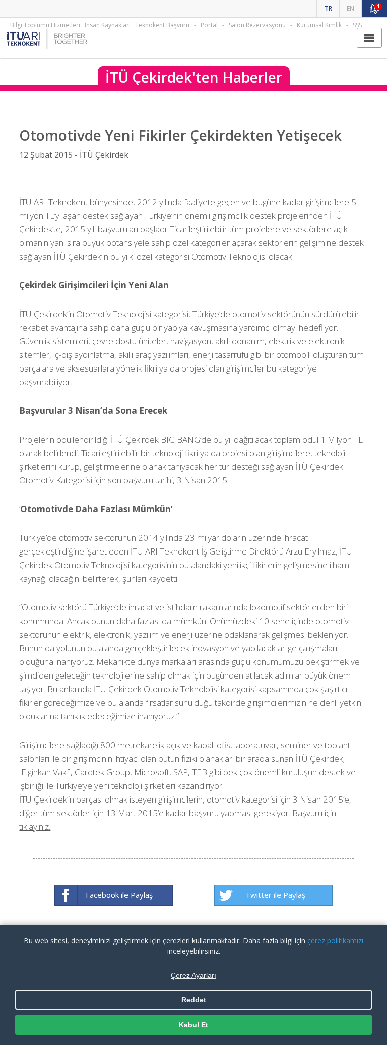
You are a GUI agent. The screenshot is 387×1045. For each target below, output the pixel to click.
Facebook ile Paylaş (119, 895)
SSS (357, 25)
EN (350, 8)
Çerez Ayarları (193, 975)
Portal (209, 25)
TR (328, 8)
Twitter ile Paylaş (275, 895)
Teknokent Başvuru (162, 25)
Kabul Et (193, 1025)
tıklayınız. (34, 826)
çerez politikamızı (335, 940)
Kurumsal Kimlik (319, 25)
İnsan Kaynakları (108, 25)
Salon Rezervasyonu (257, 25)
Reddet (193, 1000)
